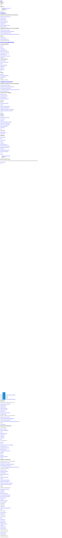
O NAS (1, 113)
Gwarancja (1, 478)
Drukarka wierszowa (3, 19)
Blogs (1, 138)
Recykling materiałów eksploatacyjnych (5, 88)
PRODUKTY (3, 13)
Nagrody (1, 141)
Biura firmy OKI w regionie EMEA (5, 123)
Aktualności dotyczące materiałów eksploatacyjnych (7, 31)
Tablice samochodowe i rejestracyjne (5, 450)
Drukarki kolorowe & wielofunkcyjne (5, 16)
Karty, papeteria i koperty (3, 50)
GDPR (1, 509)
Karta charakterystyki (3, 97)
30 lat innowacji (2, 490)
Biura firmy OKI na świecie (4, 493)
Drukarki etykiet (2, 23)
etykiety (1, 443)
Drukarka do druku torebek (4, 51)
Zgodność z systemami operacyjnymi (5, 106)
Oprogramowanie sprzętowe (4, 95)
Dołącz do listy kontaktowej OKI (4, 145)
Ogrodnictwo (2, 436)
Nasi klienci (2, 120)
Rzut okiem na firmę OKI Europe (4, 117)
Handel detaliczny (2, 66)
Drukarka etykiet (2, 60)
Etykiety (1, 47)
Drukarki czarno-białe (3, 405)
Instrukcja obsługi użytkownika (4, 98)
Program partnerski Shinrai (3, 126)
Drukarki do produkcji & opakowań (5, 25)
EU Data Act (2, 100)
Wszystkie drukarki (2, 37)
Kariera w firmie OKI (3, 497)
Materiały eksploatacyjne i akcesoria (5, 85)
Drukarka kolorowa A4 (3, 54)
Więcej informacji (2, 162)
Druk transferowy (2, 48)
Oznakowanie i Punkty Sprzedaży (4, 447)
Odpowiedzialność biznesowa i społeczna (5, 121)
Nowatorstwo (2, 525)
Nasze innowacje (2, 133)
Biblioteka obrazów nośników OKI (5, 147)
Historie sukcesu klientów (3, 75)
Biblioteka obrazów (3, 522)
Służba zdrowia (2, 69)
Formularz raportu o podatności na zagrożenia (6, 109)
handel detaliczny (2, 434)
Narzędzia (1, 78)
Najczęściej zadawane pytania (4, 103)
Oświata (1, 63)
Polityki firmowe (2, 503)
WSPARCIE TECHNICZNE (6, 81)
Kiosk (1, 70)
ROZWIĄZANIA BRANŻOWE (7, 42)
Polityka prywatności (3, 528)
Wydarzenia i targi (2, 519)
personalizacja (2, 57)
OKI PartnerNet (2, 127)
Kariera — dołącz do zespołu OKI (4, 124)
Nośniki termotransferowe (3, 22)
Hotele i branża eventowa (3, 433)
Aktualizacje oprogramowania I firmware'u (6, 110)
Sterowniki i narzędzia (3, 94)
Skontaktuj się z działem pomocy (4, 107)
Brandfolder (2, 74)
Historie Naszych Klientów (4, 456)
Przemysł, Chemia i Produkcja (4, 62)
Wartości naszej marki (3, 132)
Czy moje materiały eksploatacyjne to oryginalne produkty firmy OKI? (9, 34)
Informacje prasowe (3, 516)
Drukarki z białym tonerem (4, 408)
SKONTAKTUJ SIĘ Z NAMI (6, 8)
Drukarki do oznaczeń (3, 26)
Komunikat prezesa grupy (3, 144)
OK (0, 163)
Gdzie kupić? (4, 156)
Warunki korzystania (3, 526)
